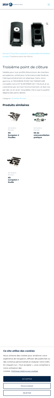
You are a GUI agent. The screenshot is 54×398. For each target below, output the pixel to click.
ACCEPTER (27, 379)
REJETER (27, 393)
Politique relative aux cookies (24, 371)
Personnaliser (27, 386)
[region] (27, 372)
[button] (47, 24)
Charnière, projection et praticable (24, 53)
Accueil (6, 53)
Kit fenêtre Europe (19, 98)
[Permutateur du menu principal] (48, 4)
